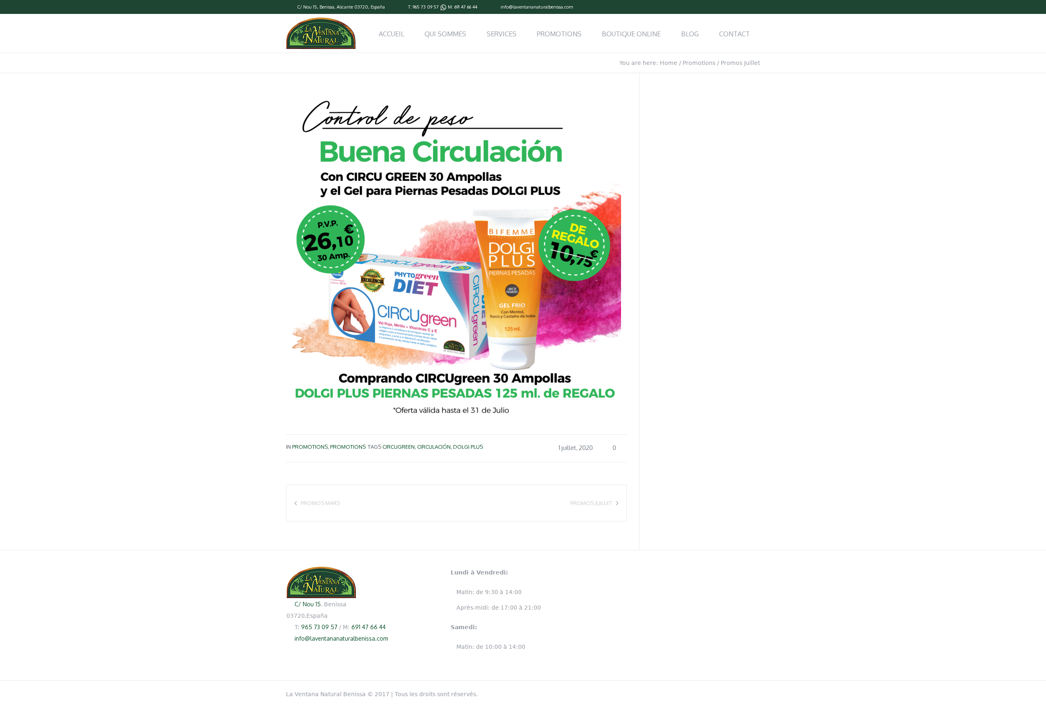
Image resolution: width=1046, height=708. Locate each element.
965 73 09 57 (426, 7)
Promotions (699, 63)
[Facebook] (756, 7)
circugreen (398, 446)
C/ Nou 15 (307, 7)
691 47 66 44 (465, 7)
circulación (434, 446)
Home (668, 63)
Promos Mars (320, 503)
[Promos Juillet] (453, 252)
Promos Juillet (591, 503)
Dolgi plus (468, 446)
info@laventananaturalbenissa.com (537, 7)
